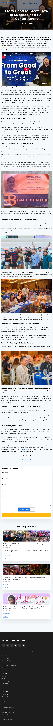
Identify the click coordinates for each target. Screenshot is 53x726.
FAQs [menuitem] (3, 701)
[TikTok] (19, 645)
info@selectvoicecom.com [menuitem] (8, 712)
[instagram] (11, 645)
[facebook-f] (3, 645)
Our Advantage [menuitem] (5, 681)
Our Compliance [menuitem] (6, 683)
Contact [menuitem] (4, 705)
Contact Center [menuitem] (5, 658)
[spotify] (23, 645)
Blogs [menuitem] (3, 699)
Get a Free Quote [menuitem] (6, 714)
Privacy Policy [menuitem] (32, 651)
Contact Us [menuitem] (4, 717)
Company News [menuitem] (6, 696)
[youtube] (15, 645)
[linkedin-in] (7, 645)
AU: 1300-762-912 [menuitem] (6, 710)
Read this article (7, 555)
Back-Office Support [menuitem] (7, 663)
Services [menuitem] (4, 655)
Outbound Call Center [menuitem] (7, 660)
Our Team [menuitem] (4, 678)
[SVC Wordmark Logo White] (8, 2)
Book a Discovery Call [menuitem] (7, 719)
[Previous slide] (3, 301)
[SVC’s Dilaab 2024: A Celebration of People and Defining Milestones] (26, 536)
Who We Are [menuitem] (5, 676)
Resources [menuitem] (5, 691)
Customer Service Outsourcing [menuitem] (9, 665)
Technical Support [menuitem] (6, 667)
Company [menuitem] (4, 673)
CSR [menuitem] (3, 688)
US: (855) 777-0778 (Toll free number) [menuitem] (10, 707)
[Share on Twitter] (22, 459)
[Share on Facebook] (30, 459)
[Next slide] (50, 301)
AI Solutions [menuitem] (5, 670)
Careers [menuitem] (4, 685)
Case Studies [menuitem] (5, 694)
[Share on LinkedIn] (26, 459)
